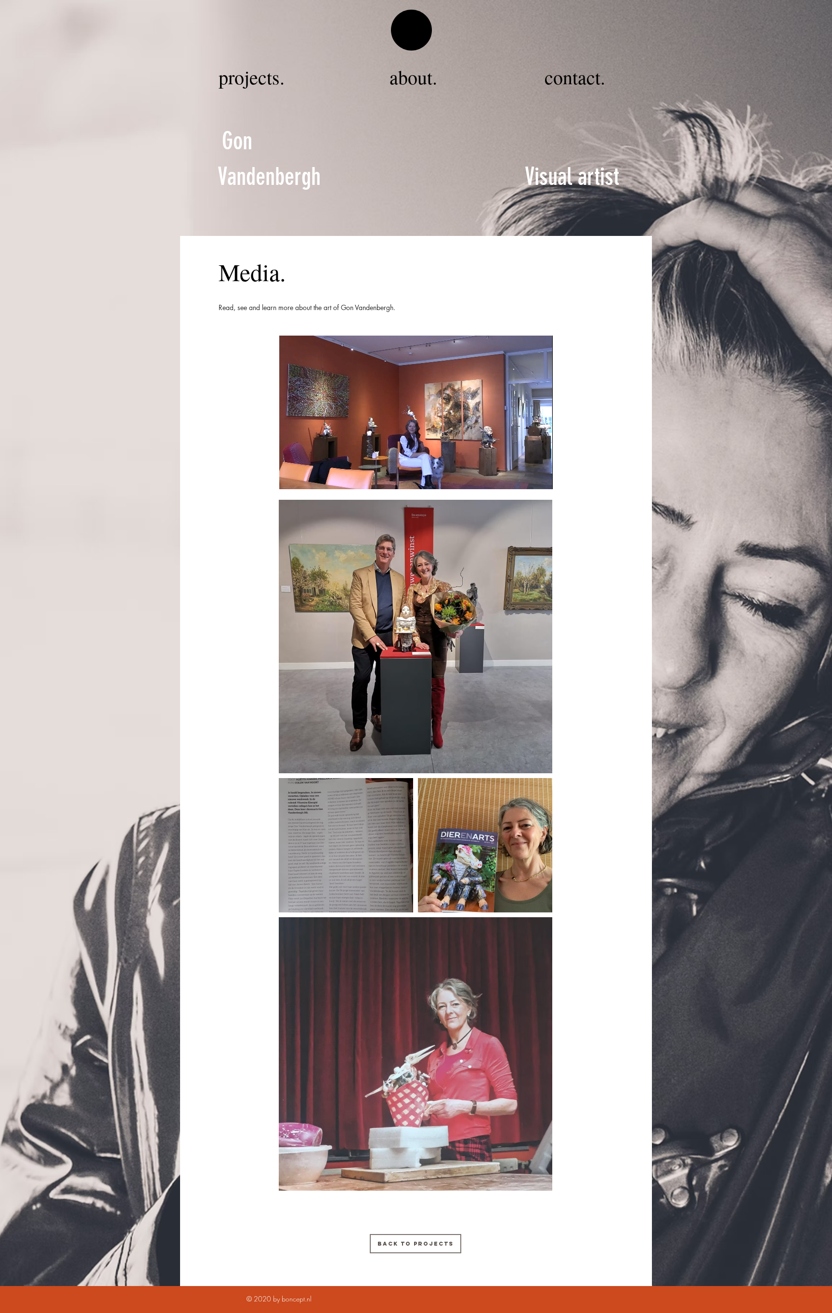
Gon (237, 141)
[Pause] (292, 476)
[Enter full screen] (539, 476)
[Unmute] (308, 476)
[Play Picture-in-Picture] (523, 476)
